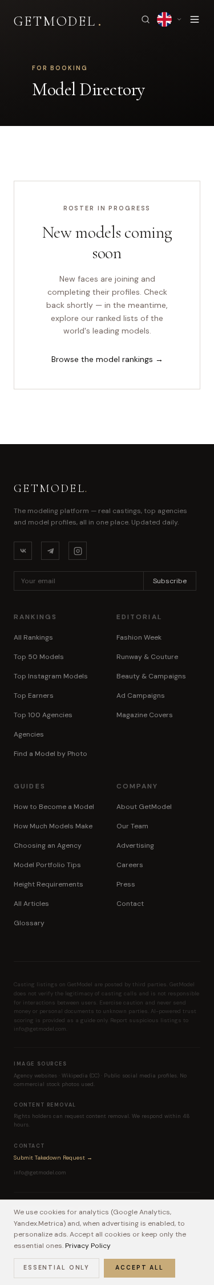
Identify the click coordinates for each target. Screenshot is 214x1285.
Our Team (132, 826)
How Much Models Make (53, 826)
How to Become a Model (54, 806)
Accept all (139, 1267)
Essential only (56, 1267)
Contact (130, 903)
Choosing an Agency (48, 845)
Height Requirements (48, 884)
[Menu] (194, 19)
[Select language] (169, 19)
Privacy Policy (88, 1245)
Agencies (29, 734)
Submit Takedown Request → (53, 1157)
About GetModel (144, 806)
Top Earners (34, 695)
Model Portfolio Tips (47, 864)
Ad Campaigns (140, 695)
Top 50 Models (39, 656)
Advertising (135, 845)
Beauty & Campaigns (151, 676)
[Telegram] (50, 551)
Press (125, 884)
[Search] (145, 19)
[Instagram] (77, 551)
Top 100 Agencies (43, 714)
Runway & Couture (147, 656)
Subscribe (170, 580)
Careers (129, 864)
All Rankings (33, 637)
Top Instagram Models (51, 676)
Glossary (29, 923)
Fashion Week (138, 637)
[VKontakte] (23, 551)
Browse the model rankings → (107, 359)
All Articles (31, 903)
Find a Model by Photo (50, 753)
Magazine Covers (144, 714)
